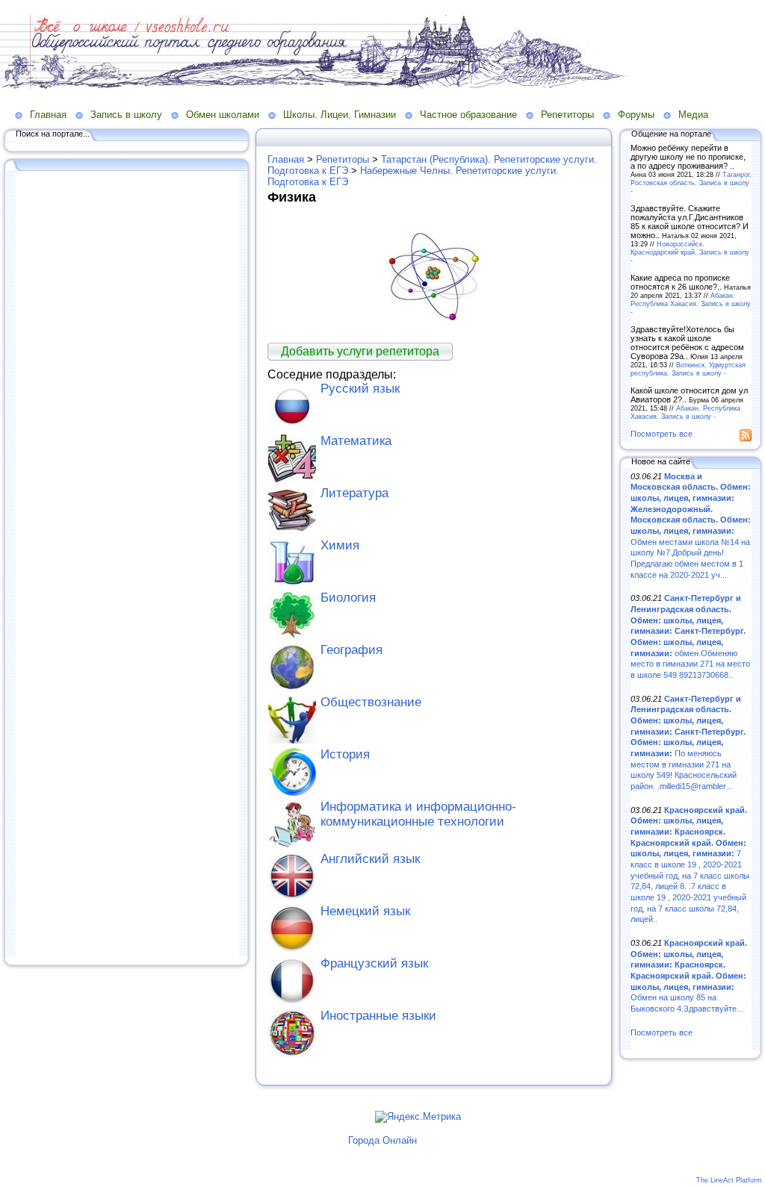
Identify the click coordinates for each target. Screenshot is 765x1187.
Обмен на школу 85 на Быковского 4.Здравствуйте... (689, 975)
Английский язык (370, 859)
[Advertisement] (127, 565)
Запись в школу (126, 114)
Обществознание (370, 702)
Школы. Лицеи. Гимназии (339, 114)
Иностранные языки (378, 1016)
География (351, 650)
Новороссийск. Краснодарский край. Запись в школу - (690, 252)
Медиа (693, 114)
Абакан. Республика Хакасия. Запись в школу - (691, 303)
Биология (348, 598)
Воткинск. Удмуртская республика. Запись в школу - (688, 369)
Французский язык (374, 963)
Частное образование (468, 114)
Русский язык (360, 388)
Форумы (636, 114)
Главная (48, 114)
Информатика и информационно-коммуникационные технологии (418, 814)
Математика (355, 441)
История (345, 754)
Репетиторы (567, 114)
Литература (354, 493)
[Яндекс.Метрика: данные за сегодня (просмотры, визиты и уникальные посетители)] (418, 1117)
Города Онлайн (382, 1140)
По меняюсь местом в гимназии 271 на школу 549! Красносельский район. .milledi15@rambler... (688, 742)
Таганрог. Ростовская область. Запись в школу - (691, 182)
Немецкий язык (365, 911)
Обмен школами (222, 114)
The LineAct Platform (729, 1180)
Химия (339, 545)
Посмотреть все (662, 433)
